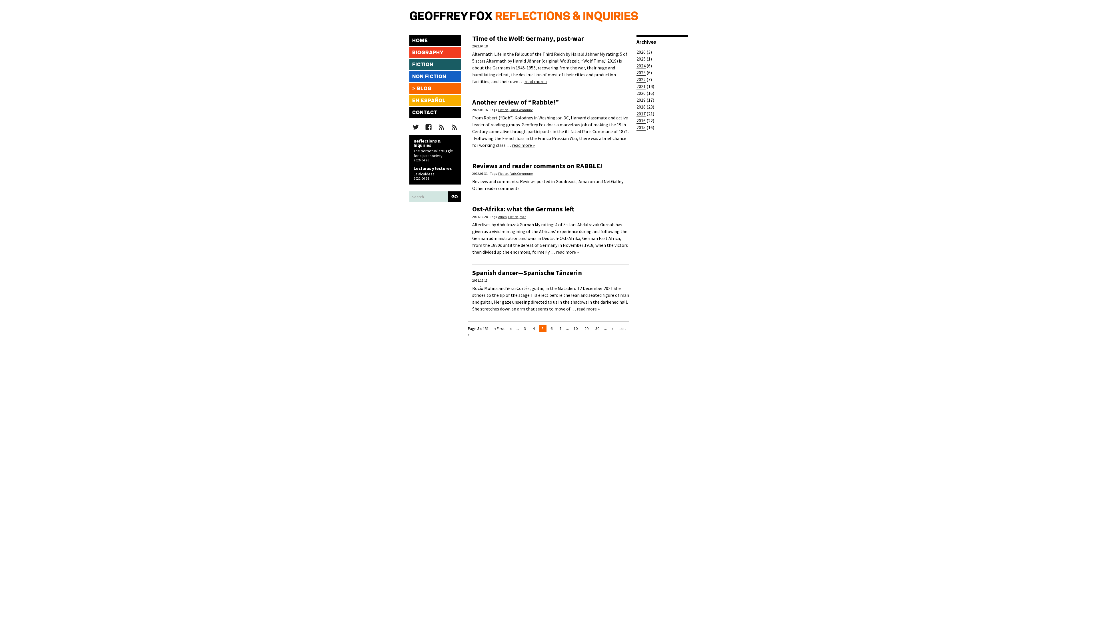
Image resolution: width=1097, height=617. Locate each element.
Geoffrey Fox (451, 17)
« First (499, 328)
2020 (641, 93)
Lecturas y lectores (433, 168)
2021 (641, 86)
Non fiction (429, 77)
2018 (641, 107)
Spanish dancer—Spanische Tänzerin (527, 272)
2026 (641, 52)
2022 (641, 79)
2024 (641, 66)
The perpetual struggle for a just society (433, 153)
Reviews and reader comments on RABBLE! (537, 165)
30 (597, 328)
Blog (424, 89)
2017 (641, 114)
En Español (429, 101)
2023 (641, 72)
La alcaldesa (424, 174)
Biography (428, 53)
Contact (424, 113)
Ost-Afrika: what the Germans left (523, 209)
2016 (641, 120)
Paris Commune (521, 110)
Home (420, 41)
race (523, 217)
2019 (641, 100)
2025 (641, 59)
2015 (641, 127)
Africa (502, 217)
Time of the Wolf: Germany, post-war (528, 38)
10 (576, 328)
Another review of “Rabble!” (515, 102)
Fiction (422, 65)
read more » (536, 81)
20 (586, 328)
